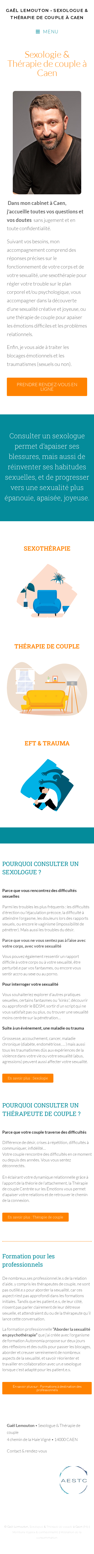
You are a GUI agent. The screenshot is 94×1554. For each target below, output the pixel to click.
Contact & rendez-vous (27, 1450)
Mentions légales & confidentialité (35, 1532)
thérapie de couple (35, 317)
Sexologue (36, 1526)
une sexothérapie (58, 275)
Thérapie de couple (59, 1526)
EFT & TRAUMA (47, 743)
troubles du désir (58, 929)
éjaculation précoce (44, 912)
